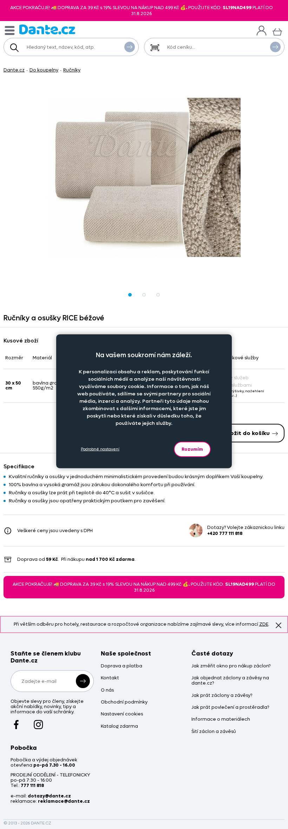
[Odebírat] (83, 681)
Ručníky (71, 70)
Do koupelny (44, 70)
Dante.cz (14, 70)
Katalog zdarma (119, 726)
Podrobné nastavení (100, 449)
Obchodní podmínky (124, 702)
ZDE (263, 624)
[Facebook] (16, 721)
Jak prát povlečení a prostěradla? (230, 707)
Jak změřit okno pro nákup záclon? (230, 666)
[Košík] (277, 31)
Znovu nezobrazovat (278, 625)
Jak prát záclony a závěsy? (221, 695)
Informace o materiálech (220, 719)
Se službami (238, 385)
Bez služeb (237, 378)
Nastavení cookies (122, 714)
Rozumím (192, 449)
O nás (107, 690)
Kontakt (110, 678)
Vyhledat (129, 47)
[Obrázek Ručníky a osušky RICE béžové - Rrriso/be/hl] (144, 177)
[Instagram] (38, 721)
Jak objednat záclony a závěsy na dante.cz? (230, 680)
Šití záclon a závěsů (213, 731)
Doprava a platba (121, 666)
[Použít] (275, 47)
